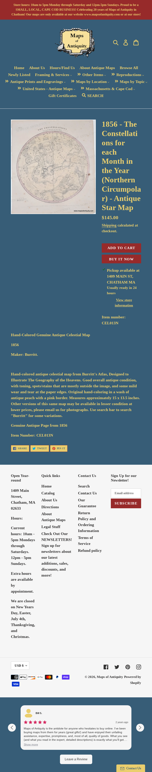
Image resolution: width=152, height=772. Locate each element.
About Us (49, 500)
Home (46, 486)
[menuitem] (19, 67)
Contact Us (87, 493)
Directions (50, 507)
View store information (124, 302)
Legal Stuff (50, 527)
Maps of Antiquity (110, 677)
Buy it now (121, 259)
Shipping (109, 225)
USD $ (19, 665)
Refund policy (90, 550)
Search (84, 486)
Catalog (48, 493)
